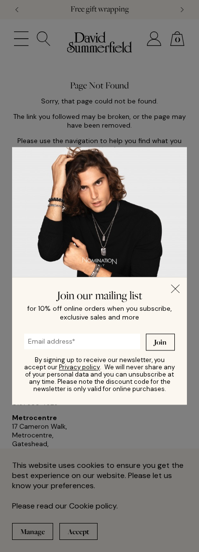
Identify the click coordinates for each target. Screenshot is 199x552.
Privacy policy (79, 367)
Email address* (42, 338)
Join (160, 342)
